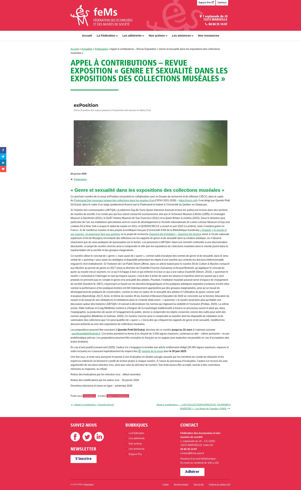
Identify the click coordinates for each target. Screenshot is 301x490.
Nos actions (157, 35)
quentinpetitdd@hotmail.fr (86, 333)
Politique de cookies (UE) (219, 484)
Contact (222, 3)
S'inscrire (83, 459)
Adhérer (192, 472)
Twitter (87, 436)
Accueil (87, 35)
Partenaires (101, 49)
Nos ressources (208, 35)
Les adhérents (132, 35)
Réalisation (89, 484)
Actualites (86, 49)
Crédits (166, 484)
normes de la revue (152, 351)
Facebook (75, 436)
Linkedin (99, 436)
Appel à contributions (117, 396)
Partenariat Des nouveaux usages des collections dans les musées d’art (114, 200)
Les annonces (181, 35)
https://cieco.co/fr (188, 200)
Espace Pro (205, 3)
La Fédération (106, 35)
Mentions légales (181, 484)
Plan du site (199, 484)
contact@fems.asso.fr (192, 453)
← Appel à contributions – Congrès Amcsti (93, 404)
